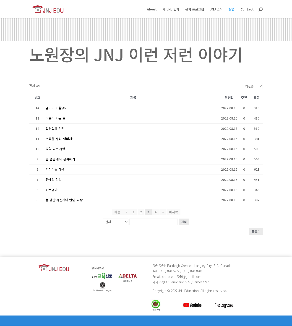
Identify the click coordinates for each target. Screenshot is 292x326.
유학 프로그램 (194, 9)
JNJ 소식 (216, 9)
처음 (117, 212)
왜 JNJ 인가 (171, 9)
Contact (247, 9)
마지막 (173, 212)
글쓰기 (256, 231)
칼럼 (232, 9)
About (152, 9)
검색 (184, 221)
